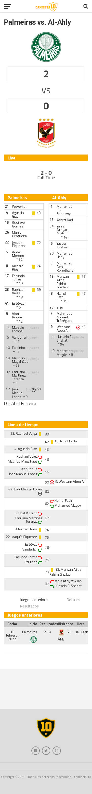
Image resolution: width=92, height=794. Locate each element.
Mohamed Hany (64, 255)
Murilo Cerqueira (19, 234)
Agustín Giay (18, 214)
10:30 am (82, 632)
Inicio (32, 624)
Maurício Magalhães (20, 359)
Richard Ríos (17, 267)
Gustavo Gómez (18, 224)
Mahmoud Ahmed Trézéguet (64, 317)
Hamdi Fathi (61, 295)
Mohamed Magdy (64, 352)
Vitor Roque (17, 315)
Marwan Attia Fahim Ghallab (63, 282)
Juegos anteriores (34, 600)
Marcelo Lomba (18, 329)
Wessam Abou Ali (63, 328)
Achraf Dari (65, 220)
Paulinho (18, 347)
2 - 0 (47, 632)
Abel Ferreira (23, 403)
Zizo (60, 307)
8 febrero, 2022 (12, 635)
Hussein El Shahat (64, 338)
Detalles (73, 600)
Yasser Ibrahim (62, 245)
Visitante (65, 624)
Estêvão (18, 303)
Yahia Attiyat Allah (62, 230)
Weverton (19, 206)
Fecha (12, 624)
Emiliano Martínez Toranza (19, 375)
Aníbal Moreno (18, 253)
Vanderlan (19, 337)
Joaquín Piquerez (19, 244)
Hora (81, 624)
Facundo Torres (18, 277)
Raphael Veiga (18, 291)
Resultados (29, 606)
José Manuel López (17, 392)
